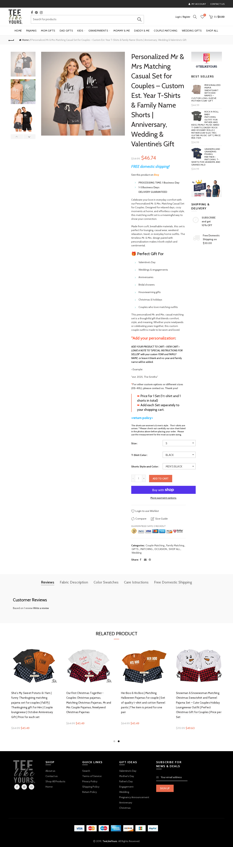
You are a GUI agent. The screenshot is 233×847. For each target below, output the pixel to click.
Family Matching (175, 545)
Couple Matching (165, 30)
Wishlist (204, 15)
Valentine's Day (127, 770)
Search (139, 19)
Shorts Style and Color (144, 466)
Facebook (17, 787)
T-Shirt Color (139, 455)
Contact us (217, 4)
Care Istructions (136, 582)
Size (134, 443)
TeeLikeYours (109, 841)
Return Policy (89, 792)
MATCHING (146, 549)
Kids (80, 30)
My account (198, 4)
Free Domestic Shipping (173, 582)
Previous (17, 136)
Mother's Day (126, 776)
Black (170, 455)
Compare (140, 518)
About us (50, 770)
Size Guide (161, 518)
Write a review (41, 608)
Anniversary (125, 802)
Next (29, 136)
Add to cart (161, 478)
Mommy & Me (121, 30)
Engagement (126, 786)
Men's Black (174, 466)
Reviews (47, 582)
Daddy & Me (141, 30)
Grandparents (98, 30)
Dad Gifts (66, 30)
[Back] (11, 40)
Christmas (125, 807)
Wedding (136, 552)
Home (18, 30)
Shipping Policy (90, 786)
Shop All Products (55, 781)
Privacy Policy (89, 781)
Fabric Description (74, 582)
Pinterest (24, 787)
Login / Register (182, 16)
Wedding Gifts (192, 30)
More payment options (163, 497)
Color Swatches (106, 582)
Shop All (212, 30)
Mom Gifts (48, 30)
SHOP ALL (174, 549)
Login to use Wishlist (147, 511)
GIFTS (135, 549)
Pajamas (31, 30)
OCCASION (160, 549)
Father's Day (126, 781)
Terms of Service (92, 776)
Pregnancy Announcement (134, 797)
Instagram (31, 787)
